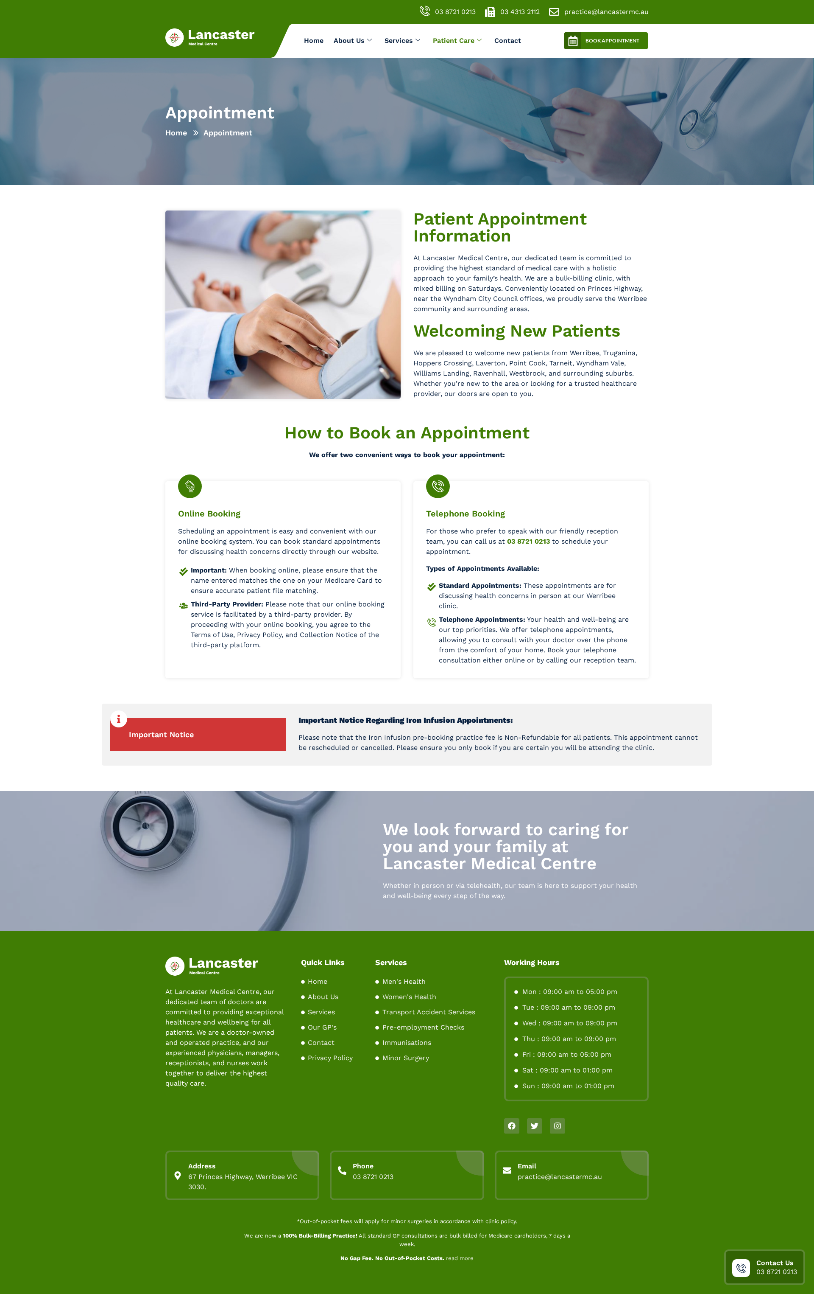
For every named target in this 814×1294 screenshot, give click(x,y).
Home (313, 40)
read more (460, 1258)
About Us (349, 40)
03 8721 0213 (528, 541)
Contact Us (775, 1263)
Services (399, 40)
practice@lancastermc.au (560, 1177)
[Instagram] (557, 1126)
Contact (507, 40)
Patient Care (453, 40)
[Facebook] (511, 1126)
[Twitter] (534, 1126)
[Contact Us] (741, 1268)
